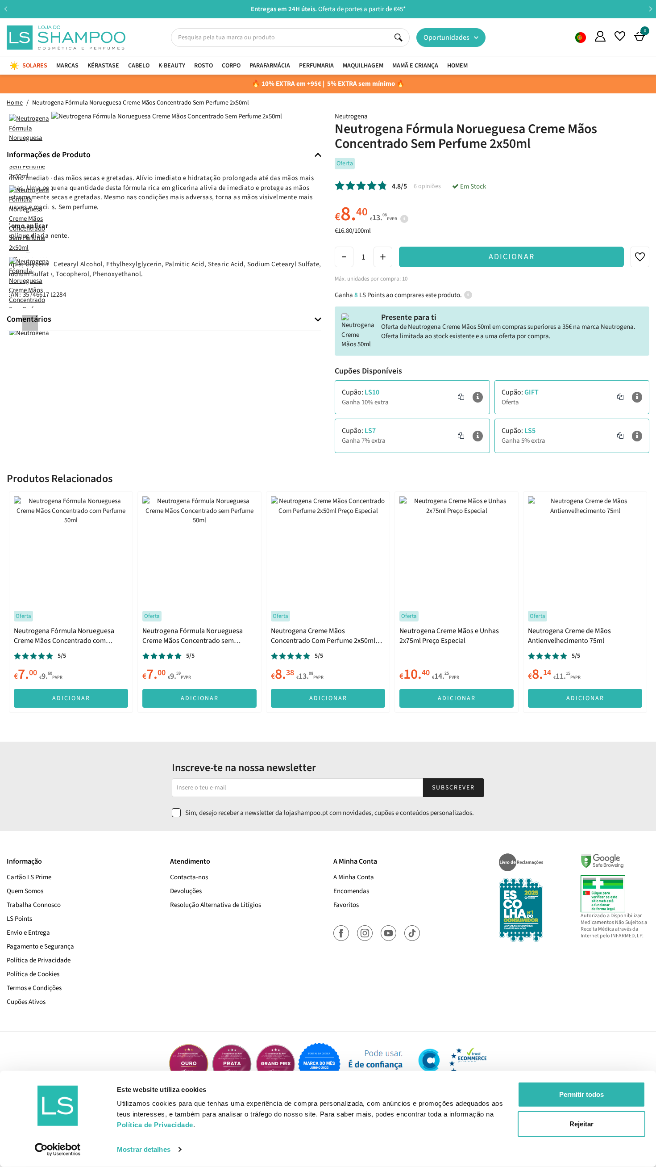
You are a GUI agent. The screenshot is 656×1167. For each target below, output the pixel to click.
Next (650, 8)
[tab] (164, 155)
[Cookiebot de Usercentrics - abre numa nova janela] (58, 1149)
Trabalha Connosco (34, 905)
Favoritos (346, 905)
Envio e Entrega (28, 932)
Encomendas (351, 891)
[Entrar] (600, 36)
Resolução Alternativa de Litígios (215, 905)
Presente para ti (408, 317)
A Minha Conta (353, 877)
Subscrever (453, 787)
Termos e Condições (34, 988)
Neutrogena (351, 116)
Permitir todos (581, 1094)
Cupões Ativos (26, 1002)
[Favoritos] (620, 36)
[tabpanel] (71, 601)
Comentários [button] (29, 319)
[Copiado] (461, 397)
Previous (5, 8)
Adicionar (512, 256)
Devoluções (186, 891)
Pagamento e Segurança (40, 946)
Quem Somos (580, 37)
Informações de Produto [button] (49, 155)
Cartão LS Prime (29, 877)
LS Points (19, 919)
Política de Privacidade (39, 960)
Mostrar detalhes (143, 1149)
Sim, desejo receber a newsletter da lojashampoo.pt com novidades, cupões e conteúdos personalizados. (329, 813)
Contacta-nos (189, 877)
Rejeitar (581, 1123)
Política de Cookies (33, 974)
